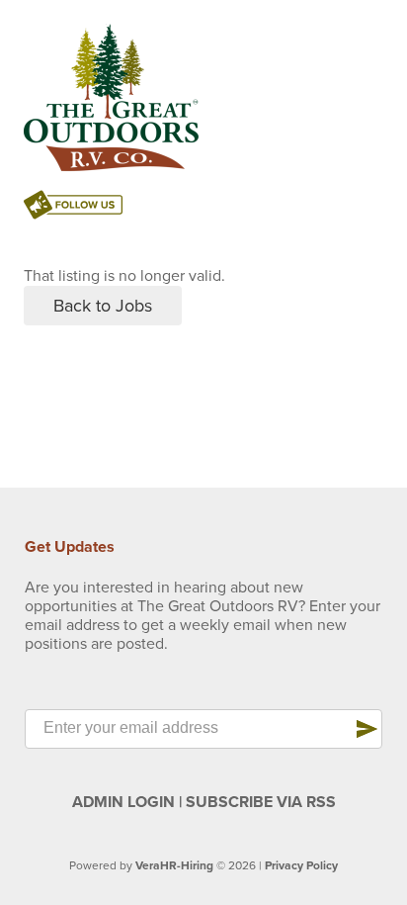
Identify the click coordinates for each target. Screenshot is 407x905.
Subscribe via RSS (261, 802)
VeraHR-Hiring (174, 865)
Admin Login (123, 802)
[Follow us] (73, 207)
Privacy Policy (301, 865)
